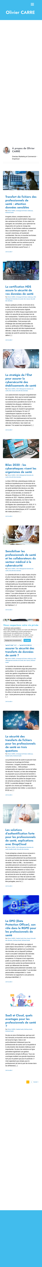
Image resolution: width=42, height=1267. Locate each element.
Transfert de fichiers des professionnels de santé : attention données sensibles (19, 180)
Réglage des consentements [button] (13, 640)
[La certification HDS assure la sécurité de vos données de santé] (21, 270)
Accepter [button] (27, 640)
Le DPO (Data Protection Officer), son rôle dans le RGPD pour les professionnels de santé (19, 905)
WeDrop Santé (17, 940)
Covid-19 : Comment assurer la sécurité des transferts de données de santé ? (19, 650)
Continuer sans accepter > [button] (12, 628)
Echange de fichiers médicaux (24, 210)
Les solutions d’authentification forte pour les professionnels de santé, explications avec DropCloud (19, 814)
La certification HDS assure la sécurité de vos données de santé (19, 270)
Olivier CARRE (11, 210)
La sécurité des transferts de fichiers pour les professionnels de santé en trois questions (19, 720)
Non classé (27, 299)
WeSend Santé (9, 212)
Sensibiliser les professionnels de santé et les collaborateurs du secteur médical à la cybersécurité (19, 535)
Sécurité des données (22, 390)
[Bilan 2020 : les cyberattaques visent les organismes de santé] (21, 448)
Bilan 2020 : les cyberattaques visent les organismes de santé (19, 449)
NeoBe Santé (9, 756)
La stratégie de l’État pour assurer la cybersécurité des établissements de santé (19, 359)
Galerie (22, 180)
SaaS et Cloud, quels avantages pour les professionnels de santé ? (19, 1000)
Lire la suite (8, 251)
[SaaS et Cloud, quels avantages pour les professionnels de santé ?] (21, 1000)
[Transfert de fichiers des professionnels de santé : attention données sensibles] (21, 180)
